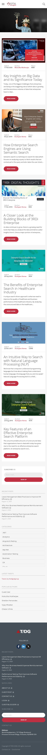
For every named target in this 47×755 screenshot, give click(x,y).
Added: (6, 66)
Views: (33, 66)
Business (6, 558)
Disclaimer (16, 749)
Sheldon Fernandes (9, 600)
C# (4, 562)
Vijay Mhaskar (7, 605)
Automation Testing (10, 554)
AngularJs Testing (10, 541)
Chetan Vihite (7, 609)
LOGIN (4, 700)
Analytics (6, 537)
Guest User (6, 592)
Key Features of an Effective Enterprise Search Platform (18, 433)
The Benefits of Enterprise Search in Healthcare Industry (23, 288)
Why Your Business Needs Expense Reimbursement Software (22, 506)
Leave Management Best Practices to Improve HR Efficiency (21, 498)
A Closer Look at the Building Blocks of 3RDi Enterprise (21, 219)
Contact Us (6, 749)
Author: (17, 66)
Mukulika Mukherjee (22, 67)
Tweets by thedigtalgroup (10, 579)
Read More (11, 98)
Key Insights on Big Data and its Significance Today (23, 77)
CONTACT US (7, 696)
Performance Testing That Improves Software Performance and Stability (19, 515)
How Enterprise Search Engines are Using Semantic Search (21, 149)
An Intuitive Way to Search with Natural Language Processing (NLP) (23, 361)
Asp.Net (6, 550)
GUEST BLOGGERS (9, 704)
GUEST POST (7, 692)
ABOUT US (6, 688)
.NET (4, 533)
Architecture (7, 545)
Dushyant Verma (20, 137)
